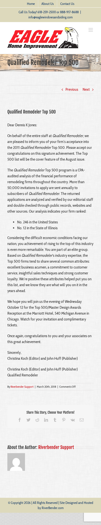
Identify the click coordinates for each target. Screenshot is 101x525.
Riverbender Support (22, 386)
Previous (71, 89)
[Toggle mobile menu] (91, 29)
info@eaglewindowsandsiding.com (50, 17)
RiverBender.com (52, 508)
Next (86, 89)
